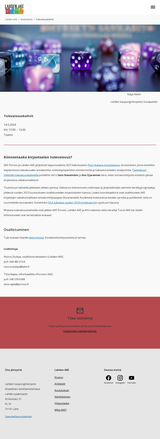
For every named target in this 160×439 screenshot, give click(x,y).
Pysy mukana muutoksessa (104, 165)
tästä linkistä (36, 237)
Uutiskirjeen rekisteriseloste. (80, 331)
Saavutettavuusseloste (18, 416)
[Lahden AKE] (14, 7)
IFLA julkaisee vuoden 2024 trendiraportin (72, 202)
